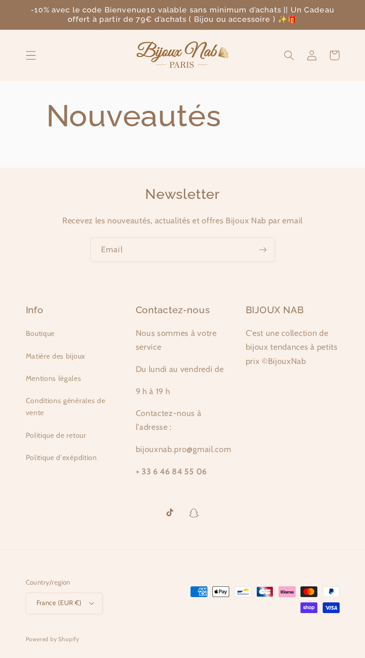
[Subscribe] (262, 250)
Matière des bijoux (55, 355)
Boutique (40, 333)
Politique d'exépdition (61, 457)
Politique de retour (56, 435)
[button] (31, 55)
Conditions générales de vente (65, 406)
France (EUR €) (59, 603)
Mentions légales (53, 378)
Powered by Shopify (53, 639)
